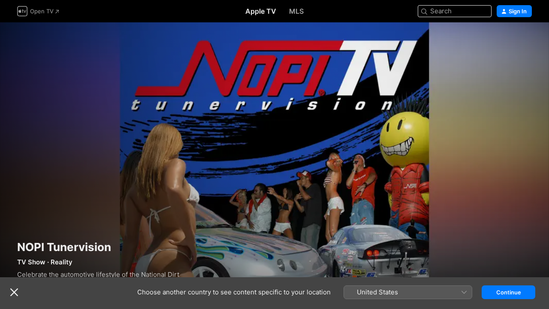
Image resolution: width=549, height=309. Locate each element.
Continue (508, 292)
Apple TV (260, 11)
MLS (296, 11)
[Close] (14, 292)
